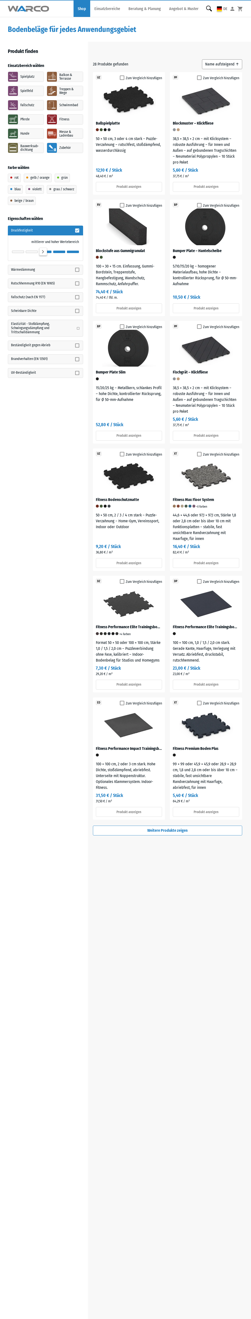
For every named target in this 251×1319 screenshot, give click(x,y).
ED (98, 702)
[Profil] (232, 8)
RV (98, 204)
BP (175, 204)
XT (175, 453)
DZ (98, 581)
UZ (98, 77)
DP (175, 581)
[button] (222, 8)
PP (175, 77)
